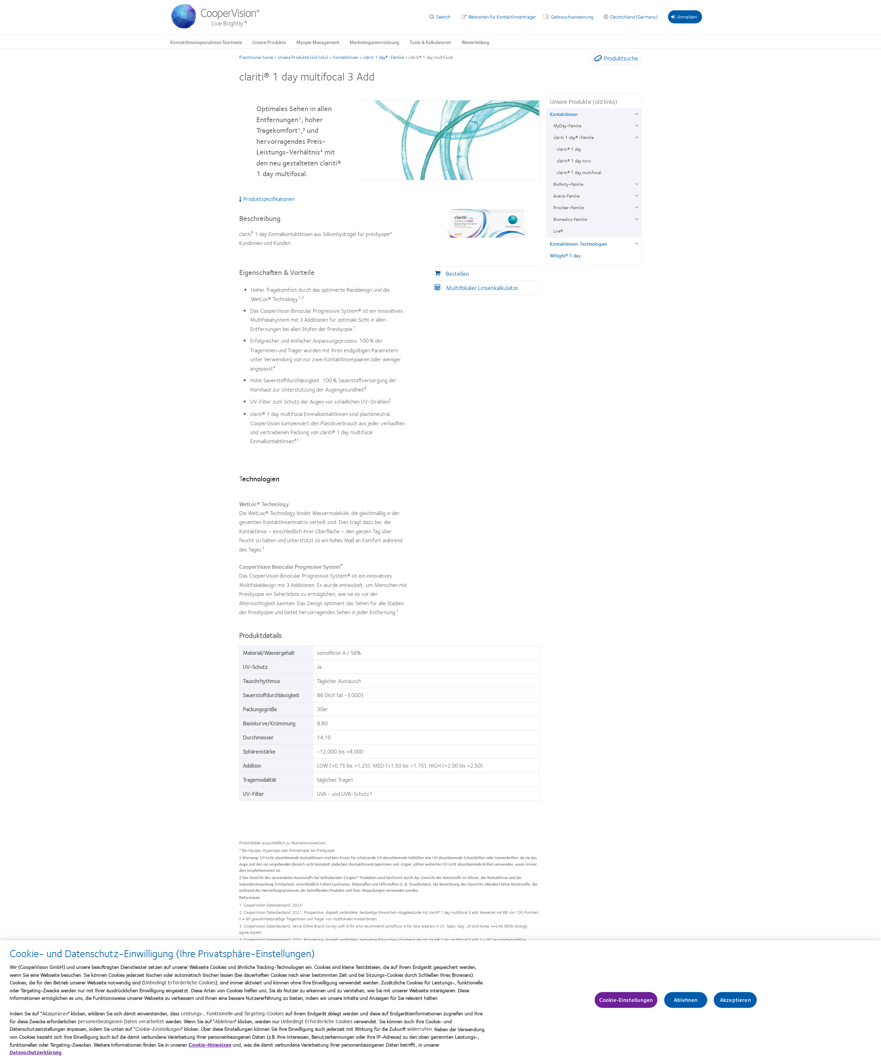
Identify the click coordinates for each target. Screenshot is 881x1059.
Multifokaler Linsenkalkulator (482, 287)
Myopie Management (317, 42)
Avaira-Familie (566, 195)
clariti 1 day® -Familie (383, 57)
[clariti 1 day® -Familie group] (636, 136)
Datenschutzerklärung (36, 1052)
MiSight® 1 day (565, 255)
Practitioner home (256, 57)
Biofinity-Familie (568, 184)
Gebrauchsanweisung (572, 16)
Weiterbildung (475, 42)
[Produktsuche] (596, 59)
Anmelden (687, 16)
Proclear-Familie (568, 207)
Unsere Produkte (269, 42)
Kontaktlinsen (346, 57)
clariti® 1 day (569, 149)
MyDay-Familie (567, 125)
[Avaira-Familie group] (636, 195)
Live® (558, 230)
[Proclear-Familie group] (636, 206)
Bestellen (457, 273)
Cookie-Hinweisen (210, 1044)
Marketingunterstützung (374, 42)
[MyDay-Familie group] (636, 124)
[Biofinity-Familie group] (636, 183)
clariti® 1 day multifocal (579, 172)
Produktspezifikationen (269, 198)
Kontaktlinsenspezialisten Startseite (206, 42)
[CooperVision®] (218, 27)
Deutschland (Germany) (634, 16)
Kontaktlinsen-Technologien (578, 243)
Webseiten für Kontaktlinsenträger (502, 16)
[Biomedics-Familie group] (636, 218)
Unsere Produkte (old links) (303, 57)
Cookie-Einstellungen (626, 1000)
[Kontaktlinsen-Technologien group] (636, 242)
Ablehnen (686, 1000)
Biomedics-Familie (570, 219)
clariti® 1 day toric (574, 160)
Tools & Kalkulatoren (430, 42)
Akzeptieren (735, 1000)
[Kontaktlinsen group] (636, 113)
